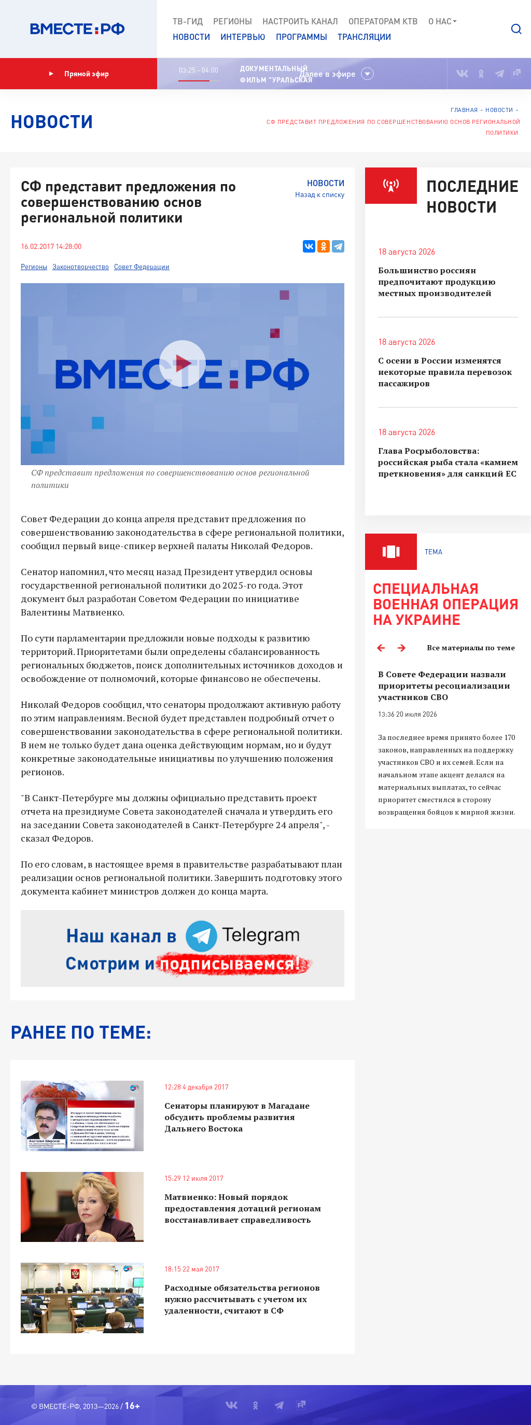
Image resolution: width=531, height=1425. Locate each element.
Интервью (243, 36)
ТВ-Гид (188, 21)
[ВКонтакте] (309, 246)
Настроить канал (300, 21)
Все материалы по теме (471, 647)
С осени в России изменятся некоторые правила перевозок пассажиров (445, 372)
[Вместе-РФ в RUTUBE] (516, 73)
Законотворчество (80, 266)
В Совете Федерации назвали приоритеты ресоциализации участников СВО (444, 685)
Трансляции (364, 36)
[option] (448, 743)
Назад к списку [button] (319, 194)
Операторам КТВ (383, 21)
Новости (191, 36)
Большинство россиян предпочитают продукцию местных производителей (437, 281)
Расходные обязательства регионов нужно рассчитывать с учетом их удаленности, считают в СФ (242, 1299)
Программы (301, 36)
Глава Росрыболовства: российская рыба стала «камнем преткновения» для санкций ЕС (448, 462)
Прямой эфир (86, 73)
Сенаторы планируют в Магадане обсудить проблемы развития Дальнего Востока (237, 1117)
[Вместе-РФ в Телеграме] (499, 73)
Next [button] (401, 647)
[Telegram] (338, 246)
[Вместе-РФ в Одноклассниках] (481, 73)
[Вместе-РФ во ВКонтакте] (462, 73)
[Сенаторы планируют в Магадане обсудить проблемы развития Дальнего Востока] (82, 1116)
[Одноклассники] (323, 246)
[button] (516, 29)
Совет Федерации (142, 266)
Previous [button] (380, 647)
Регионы (232, 21)
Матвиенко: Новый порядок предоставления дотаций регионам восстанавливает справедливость (242, 1208)
